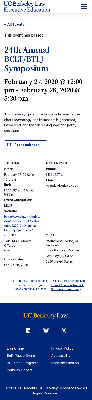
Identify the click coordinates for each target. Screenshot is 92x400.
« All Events (14, 24)
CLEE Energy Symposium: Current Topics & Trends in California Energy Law (68, 285)
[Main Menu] (84, 6)
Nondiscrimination (65, 363)
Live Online (15, 348)
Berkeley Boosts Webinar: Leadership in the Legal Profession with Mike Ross (30, 285)
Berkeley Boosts (19, 370)
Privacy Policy (62, 348)
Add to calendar (26, 144)
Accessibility (60, 355)
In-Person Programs (22, 363)
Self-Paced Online (21, 355)
